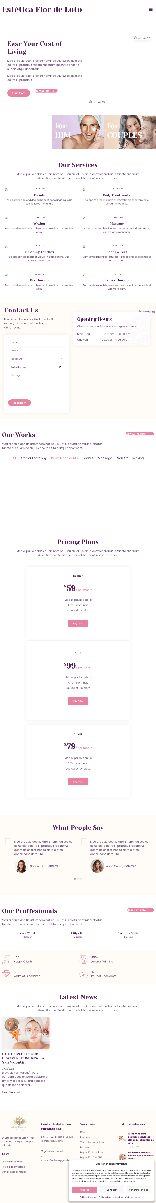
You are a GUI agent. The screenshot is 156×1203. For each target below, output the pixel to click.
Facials (87, 458)
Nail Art (122, 458)
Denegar (111, 1189)
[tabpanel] (40, 855)
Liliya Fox (78, 933)
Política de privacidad (109, 1197)
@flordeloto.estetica (54, 1151)
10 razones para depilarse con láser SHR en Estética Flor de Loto (141, 1138)
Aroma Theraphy (33, 458)
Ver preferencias (138, 1189)
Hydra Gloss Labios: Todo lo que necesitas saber (141, 1155)
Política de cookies (89, 1197)
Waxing (138, 458)
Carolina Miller (128, 933)
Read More (8, 1092)
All (14, 458)
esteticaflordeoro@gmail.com (57, 1160)
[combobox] (36, 359)
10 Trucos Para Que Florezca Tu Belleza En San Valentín (23, 1058)
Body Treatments (64, 458)
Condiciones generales (132, 1197)
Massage (105, 458)
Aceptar (84, 1189)
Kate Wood (27, 933)
